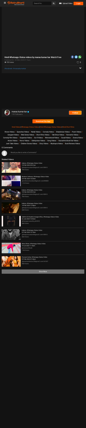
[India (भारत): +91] (25, 57)
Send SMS (63, 57)
